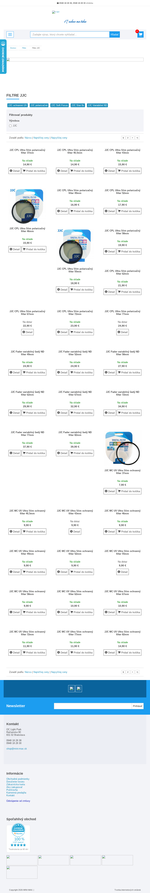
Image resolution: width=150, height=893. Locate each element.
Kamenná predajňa (16, 792)
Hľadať (115, 34)
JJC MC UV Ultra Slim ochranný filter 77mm (75, 633)
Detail (16, 170)
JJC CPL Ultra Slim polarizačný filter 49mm (75, 191)
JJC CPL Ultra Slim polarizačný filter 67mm (27, 312)
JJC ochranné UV (17, 105)
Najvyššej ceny (59, 137)
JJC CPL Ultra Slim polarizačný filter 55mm (75, 270)
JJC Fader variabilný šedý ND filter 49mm (27, 353)
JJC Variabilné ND (97, 105)
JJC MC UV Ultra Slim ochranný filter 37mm (122, 472)
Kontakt (10, 795)
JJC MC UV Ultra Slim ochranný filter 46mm (122, 512)
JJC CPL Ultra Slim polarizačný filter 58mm (122, 232)
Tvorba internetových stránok (128, 890)
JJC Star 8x (78, 105)
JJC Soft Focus (59, 105)
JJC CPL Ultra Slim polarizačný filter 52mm (122, 191)
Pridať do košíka (35, 170)
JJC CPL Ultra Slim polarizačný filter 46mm (27, 230)
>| (137, 138)
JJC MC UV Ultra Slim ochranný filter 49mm (27, 552)
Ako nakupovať (14, 787)
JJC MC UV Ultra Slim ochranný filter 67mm (122, 593)
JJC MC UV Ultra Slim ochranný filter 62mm (75, 593)
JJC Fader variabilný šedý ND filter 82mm (75, 433)
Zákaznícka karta (15, 784)
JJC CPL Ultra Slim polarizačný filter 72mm (75, 312)
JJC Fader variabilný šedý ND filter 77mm (27, 433)
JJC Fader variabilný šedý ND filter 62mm (27, 393)
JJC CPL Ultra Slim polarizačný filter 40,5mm (75, 151)
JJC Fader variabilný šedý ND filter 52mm (75, 353)
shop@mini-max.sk (16, 748)
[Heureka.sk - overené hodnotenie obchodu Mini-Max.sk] (18, 851)
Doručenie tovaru (15, 781)
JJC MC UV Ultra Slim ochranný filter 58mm (27, 593)
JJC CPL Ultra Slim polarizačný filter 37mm (27, 151)
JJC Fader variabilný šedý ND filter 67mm (75, 393)
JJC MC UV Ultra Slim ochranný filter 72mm (27, 633)
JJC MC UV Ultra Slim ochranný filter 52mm (75, 552)
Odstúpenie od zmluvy (18, 801)
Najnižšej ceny (41, 137)
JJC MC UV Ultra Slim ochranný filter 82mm (122, 633)
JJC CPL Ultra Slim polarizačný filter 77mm (122, 312)
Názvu (28, 137)
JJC (14, 125)
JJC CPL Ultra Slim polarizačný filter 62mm (122, 272)
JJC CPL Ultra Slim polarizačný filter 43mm (122, 151)
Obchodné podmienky (17, 779)
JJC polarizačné (39, 105)
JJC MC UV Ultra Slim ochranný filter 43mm (75, 512)
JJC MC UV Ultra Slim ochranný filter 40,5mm (27, 512)
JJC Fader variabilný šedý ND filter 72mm (122, 393)
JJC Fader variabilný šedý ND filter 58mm (122, 353)
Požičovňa (12, 790)
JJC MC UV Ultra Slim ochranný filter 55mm (122, 552)
